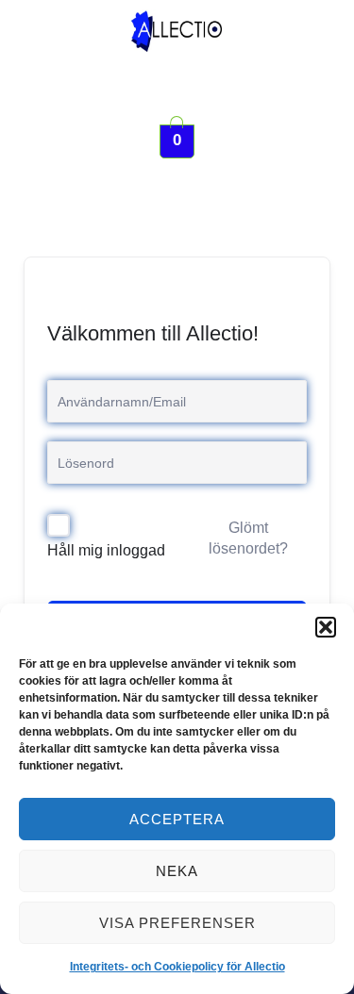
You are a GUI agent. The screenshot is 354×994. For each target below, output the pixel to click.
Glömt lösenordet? (248, 538)
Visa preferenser (177, 923)
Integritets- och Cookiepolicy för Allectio (177, 966)
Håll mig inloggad (106, 550)
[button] (325, 627)
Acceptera (177, 819)
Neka (177, 871)
